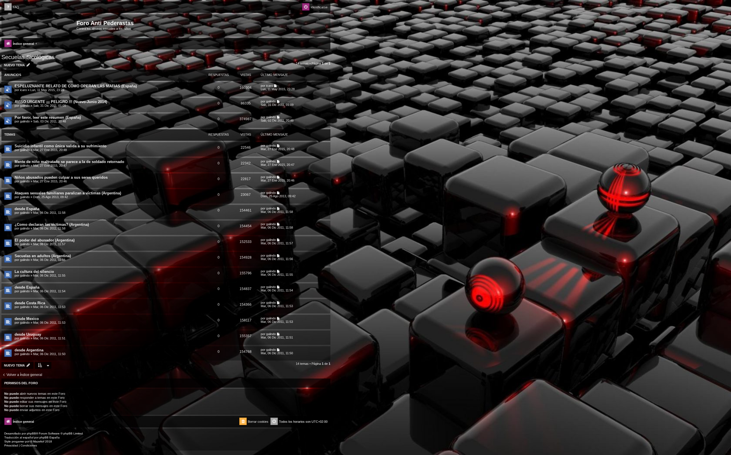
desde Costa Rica (30, 303)
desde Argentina (29, 350)
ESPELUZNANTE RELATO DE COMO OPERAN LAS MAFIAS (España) (76, 86)
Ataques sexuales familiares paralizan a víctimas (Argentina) (68, 193)
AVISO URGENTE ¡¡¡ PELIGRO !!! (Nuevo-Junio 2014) (61, 102)
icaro (23, 90)
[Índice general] (40, 25)
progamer (18, 441)
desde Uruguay (28, 334)
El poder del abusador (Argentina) (45, 240)
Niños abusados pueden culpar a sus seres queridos (61, 177)
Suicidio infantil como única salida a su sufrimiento (61, 146)
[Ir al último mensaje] (276, 85)
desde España (27, 209)
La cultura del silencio (34, 271)
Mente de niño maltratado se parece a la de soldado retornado (69, 162)
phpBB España (49, 437)
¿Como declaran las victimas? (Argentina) (52, 224)
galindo (25, 105)
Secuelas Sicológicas (28, 57)
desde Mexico (27, 319)
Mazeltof (38, 441)
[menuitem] (11, 7)
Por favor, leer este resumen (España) (48, 117)
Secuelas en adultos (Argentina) (43, 256)
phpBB (31, 433)
